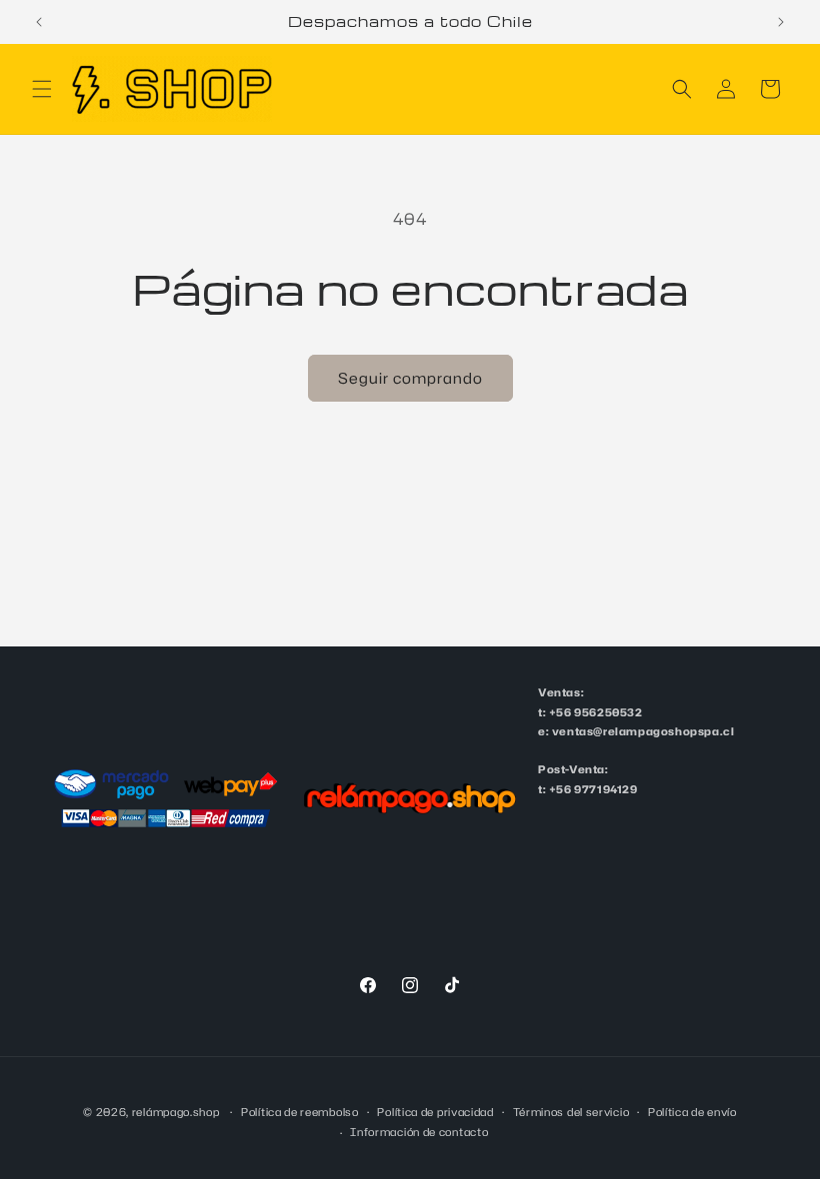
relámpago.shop (176, 1112)
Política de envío (692, 1112)
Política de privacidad (435, 1112)
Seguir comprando (410, 378)
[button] (42, 89)
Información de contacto (419, 1132)
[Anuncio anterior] (39, 22)
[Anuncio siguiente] (781, 22)
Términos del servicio (571, 1112)
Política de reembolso (300, 1112)
